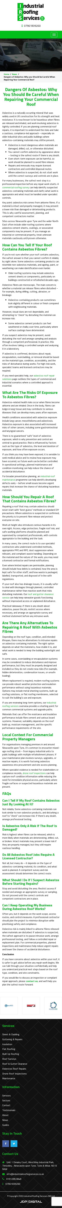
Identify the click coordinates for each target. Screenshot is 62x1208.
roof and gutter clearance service (28, 595)
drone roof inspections (34, 773)
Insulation (7, 1044)
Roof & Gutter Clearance (14, 1064)
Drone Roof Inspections (14, 1073)
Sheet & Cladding (10, 1034)
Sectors (6, 1100)
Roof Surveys (9, 1059)
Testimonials (8, 1110)
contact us (32, 981)
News (5, 1120)
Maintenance (8, 1078)
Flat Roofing (8, 1049)
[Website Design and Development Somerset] (31, 1201)
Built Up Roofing (10, 1054)
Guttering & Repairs (12, 1039)
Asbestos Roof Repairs (14, 1068)
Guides (5, 1125)
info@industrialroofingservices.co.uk (25, 1174)
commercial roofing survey (15, 187)
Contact (6, 1105)
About (5, 1115)
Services (6, 1095)
